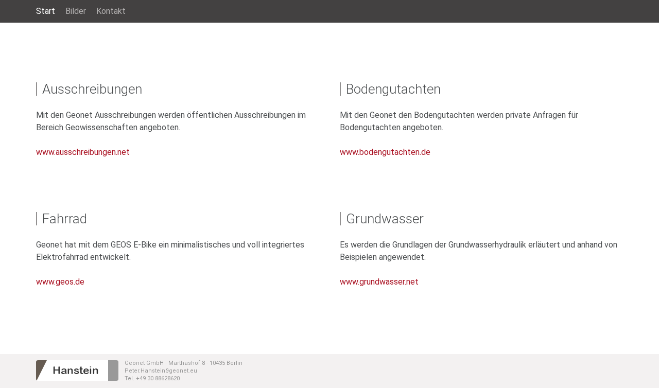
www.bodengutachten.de (385, 152)
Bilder (75, 11)
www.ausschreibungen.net (83, 152)
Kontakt (111, 11)
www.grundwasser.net (379, 282)
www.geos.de (60, 282)
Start (45, 11)
